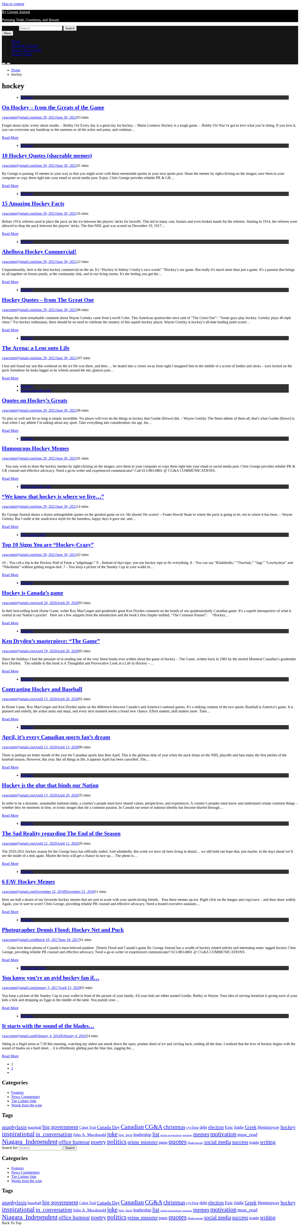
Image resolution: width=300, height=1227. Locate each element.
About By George (24, 46)
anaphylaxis (14, 1127)
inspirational (18, 1133)
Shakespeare (195, 1143)
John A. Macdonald (89, 1134)
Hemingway (269, 1127)
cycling (192, 1127)
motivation (223, 1134)
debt (203, 1127)
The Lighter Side (33, 535)
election (216, 1127)
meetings (187, 1135)
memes (201, 1134)
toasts (254, 1142)
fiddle (239, 1127)
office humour (74, 1142)
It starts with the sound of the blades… (48, 1026)
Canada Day (108, 1127)
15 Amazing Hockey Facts (33, 203)
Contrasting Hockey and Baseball (42, 689)
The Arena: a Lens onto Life (36, 348)
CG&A (153, 1126)
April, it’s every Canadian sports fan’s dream (56, 737)
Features (27, 97)
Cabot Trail (87, 1127)
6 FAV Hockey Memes (28, 882)
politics (117, 1141)
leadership (142, 1134)
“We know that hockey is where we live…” (53, 496)
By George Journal (16, 12)
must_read (247, 1134)
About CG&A (22, 54)
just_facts (125, 1135)
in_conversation (54, 1134)
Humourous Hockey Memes (35, 448)
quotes (178, 1141)
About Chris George (26, 50)
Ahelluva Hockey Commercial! (39, 252)
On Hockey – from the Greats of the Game (53, 107)
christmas (174, 1127)
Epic (229, 1127)
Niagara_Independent (30, 1141)
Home (15, 41)
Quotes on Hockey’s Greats (34, 400)
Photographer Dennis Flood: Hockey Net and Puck (63, 930)
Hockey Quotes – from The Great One (48, 300)
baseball (34, 1127)
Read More (10, 138)
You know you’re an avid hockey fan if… (50, 978)
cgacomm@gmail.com (18, 117)
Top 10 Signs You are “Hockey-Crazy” (48, 545)
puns (163, 1142)
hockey (288, 1127)
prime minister (143, 1142)
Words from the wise (36, 390)
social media (217, 1142)
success (240, 1142)
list (155, 1134)
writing (268, 1142)
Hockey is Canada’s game (32, 593)
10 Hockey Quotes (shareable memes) (47, 155)
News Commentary (25, 1097)
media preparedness (171, 1135)
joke (112, 1134)
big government (60, 1127)
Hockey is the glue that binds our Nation (50, 785)
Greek (251, 1127)
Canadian (132, 1126)
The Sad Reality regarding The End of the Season (61, 833)
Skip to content (13, 4)
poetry (98, 1142)
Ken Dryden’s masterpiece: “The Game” (51, 641)
